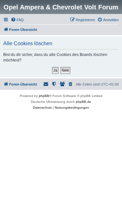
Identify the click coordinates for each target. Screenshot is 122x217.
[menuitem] (17, 20)
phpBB (44, 96)
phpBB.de (83, 101)
